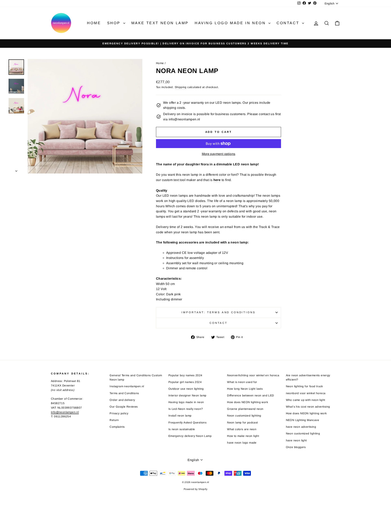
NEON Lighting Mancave (302, 420)
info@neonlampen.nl (65, 412)
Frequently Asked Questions (187, 422)
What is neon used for (242, 382)
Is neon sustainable (181, 429)
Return (114, 420)
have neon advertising (301, 426)
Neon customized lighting (244, 415)
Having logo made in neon (231, 23)
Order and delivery (122, 399)
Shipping (181, 87)
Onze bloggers (296, 447)
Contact (289, 23)
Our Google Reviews (124, 406)
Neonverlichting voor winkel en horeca (253, 375)
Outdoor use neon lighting (186, 388)
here (217, 180)
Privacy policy (119, 413)
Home (94, 23)
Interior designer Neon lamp (187, 395)
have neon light (296, 440)
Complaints (117, 426)
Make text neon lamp (160, 23)
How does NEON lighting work (247, 402)
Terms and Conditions (124, 393)
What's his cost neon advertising (308, 406)
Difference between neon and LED (250, 395)
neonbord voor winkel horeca (306, 393)
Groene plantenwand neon (245, 408)
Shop (114, 23)
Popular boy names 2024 (185, 375)
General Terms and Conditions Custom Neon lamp (136, 377)
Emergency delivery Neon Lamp (190, 435)
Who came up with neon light (305, 399)
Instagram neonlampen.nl (127, 386)
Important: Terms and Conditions (218, 312)
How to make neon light (243, 435)
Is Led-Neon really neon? (185, 408)
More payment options (218, 154)
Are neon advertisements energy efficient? (308, 377)
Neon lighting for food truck (304, 386)
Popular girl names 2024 (185, 382)
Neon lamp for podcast (242, 422)
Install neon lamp (180, 415)
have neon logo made (242, 442)
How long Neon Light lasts (245, 388)
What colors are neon (241, 429)
